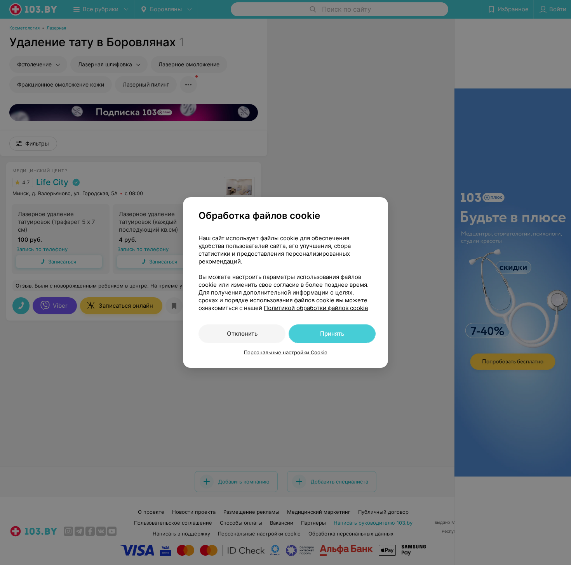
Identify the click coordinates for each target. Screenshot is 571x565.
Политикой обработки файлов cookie (316, 308)
